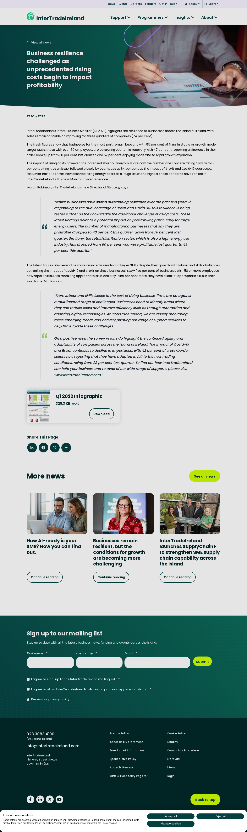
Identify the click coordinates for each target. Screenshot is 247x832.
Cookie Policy (34, 823)
